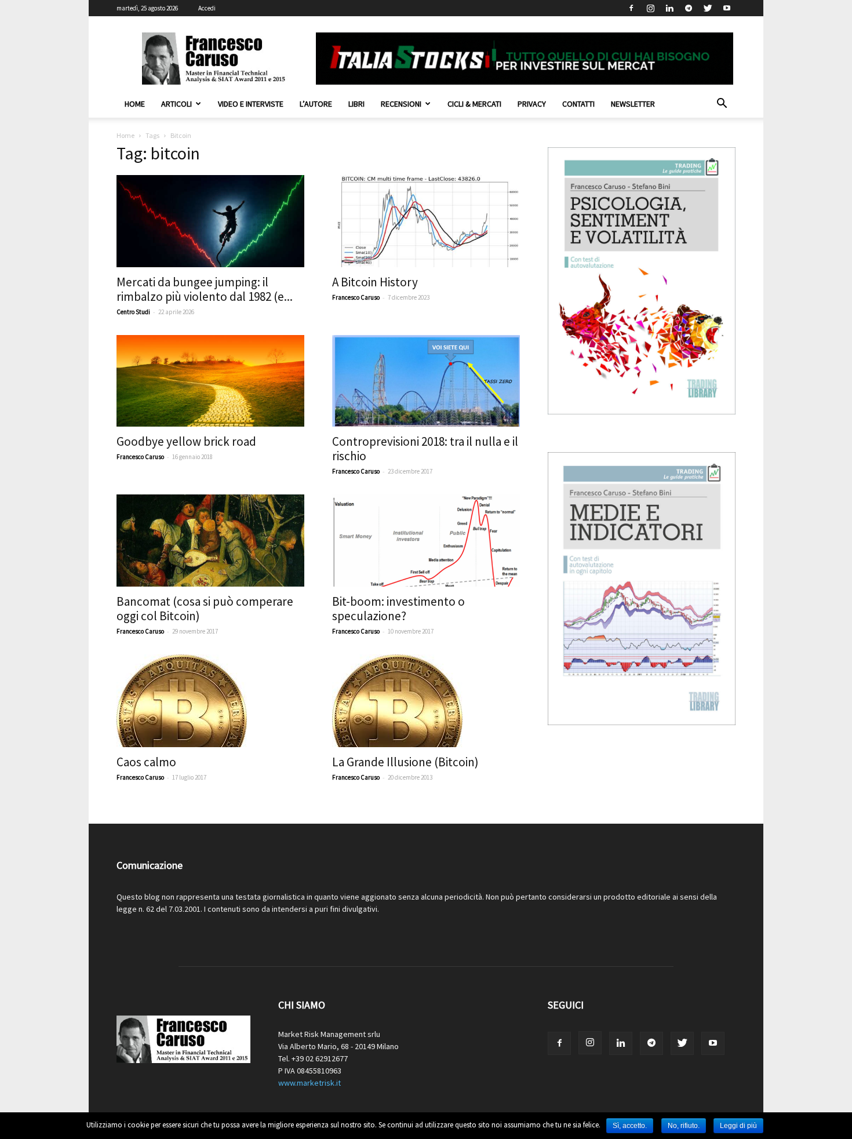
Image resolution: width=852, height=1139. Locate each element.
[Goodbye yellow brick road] (210, 381)
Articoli (176, 104)
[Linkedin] (669, 8)
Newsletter (633, 104)
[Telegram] (688, 8)
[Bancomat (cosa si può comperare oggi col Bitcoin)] (210, 540)
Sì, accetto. (630, 1126)
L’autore (316, 104)
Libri (356, 104)
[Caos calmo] (210, 700)
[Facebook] (631, 8)
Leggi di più (738, 1126)
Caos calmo (146, 762)
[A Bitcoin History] (426, 221)
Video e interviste (250, 104)
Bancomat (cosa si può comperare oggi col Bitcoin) (204, 609)
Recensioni (401, 104)
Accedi (207, 8)
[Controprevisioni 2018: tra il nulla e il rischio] (426, 381)
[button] (722, 104)
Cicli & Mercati (474, 104)
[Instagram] (650, 8)
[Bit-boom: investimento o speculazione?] (426, 540)
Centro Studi (133, 312)
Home (135, 104)
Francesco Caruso (356, 297)
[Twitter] (707, 8)
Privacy (532, 104)
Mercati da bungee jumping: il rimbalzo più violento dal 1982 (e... (204, 289)
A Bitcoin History (375, 282)
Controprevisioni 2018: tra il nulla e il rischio (425, 449)
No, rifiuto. (684, 1126)
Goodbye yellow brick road (186, 441)
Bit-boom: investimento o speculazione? (398, 609)
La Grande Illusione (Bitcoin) (405, 762)
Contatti (578, 104)
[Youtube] (727, 8)
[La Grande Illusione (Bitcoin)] (426, 700)
